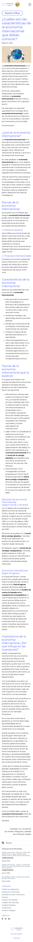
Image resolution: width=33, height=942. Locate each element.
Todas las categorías (10, 889)
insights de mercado (7, 857)
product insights (8, 910)
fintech (5, 897)
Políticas (16, 938)
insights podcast (8, 905)
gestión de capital (9, 900)
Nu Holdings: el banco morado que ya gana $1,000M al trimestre (15, 877)
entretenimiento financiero (13, 895)
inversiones (6, 908)
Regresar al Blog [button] (12, 13)
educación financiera (11, 892)
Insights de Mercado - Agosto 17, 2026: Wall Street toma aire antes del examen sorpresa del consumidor (16, 866)
